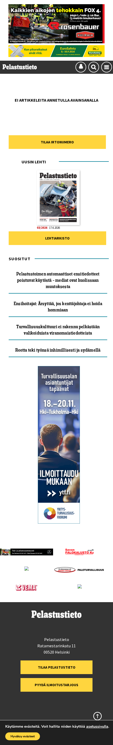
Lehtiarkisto (57, 238)
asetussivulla (97, 726)
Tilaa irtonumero (57, 142)
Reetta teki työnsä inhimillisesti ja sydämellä (57, 350)
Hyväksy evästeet (23, 736)
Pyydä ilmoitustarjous (56, 685)
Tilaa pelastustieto (56, 667)
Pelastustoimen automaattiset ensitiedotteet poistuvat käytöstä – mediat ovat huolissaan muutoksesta (57, 280)
